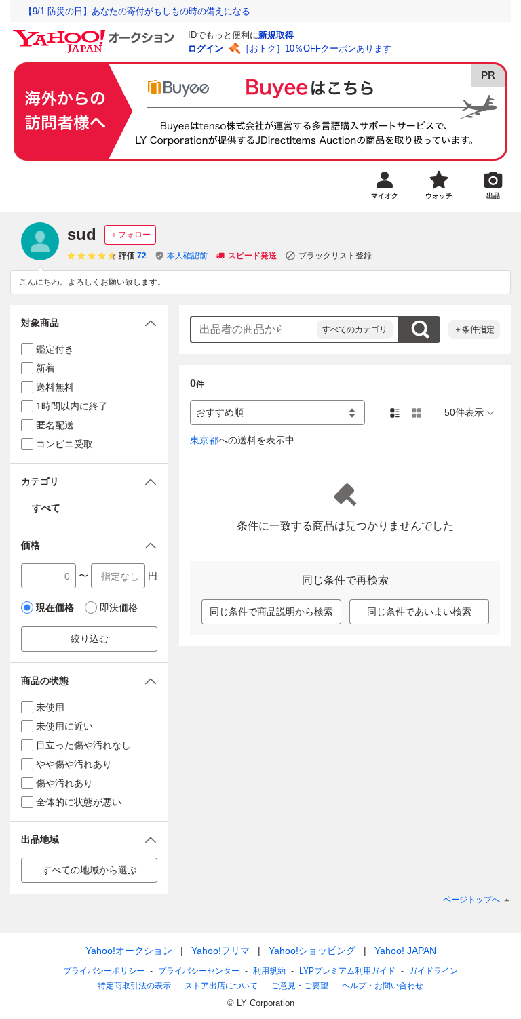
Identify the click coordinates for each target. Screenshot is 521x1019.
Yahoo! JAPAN (405, 950)
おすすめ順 (220, 412)
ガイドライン (433, 971)
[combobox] (254, 329)
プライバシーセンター (198, 971)
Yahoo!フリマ (220, 950)
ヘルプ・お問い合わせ (382, 986)
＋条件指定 (474, 329)
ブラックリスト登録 (335, 255)
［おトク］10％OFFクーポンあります (316, 48)
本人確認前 (187, 255)
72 (142, 255)
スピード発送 (252, 255)
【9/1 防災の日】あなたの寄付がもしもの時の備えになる (137, 11)
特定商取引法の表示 (134, 986)
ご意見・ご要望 (299, 986)
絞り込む (90, 638)
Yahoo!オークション (128, 950)
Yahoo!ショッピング (312, 950)
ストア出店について (221, 986)
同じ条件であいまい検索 (419, 611)
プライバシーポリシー (103, 971)
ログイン (205, 48)
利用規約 (269, 971)
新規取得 (276, 35)
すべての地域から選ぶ (89, 869)
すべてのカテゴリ (354, 329)
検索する (420, 329)
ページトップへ (471, 899)
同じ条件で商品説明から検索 (271, 611)
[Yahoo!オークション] (95, 33)
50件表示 (464, 412)
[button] (89, 323)
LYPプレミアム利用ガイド (347, 971)
